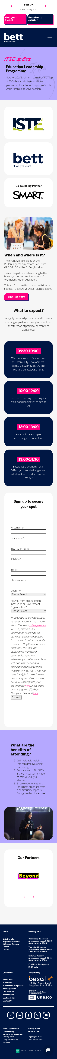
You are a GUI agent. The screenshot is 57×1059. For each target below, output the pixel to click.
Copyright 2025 (35, 1037)
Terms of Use (33, 1031)
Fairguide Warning (10, 1040)
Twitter (37, 1015)
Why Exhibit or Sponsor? (14, 986)
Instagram (11, 1015)
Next (45, 6)
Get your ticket (11, 19)
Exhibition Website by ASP (31, 1051)
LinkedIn (19, 1015)
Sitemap (6, 1043)
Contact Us (8, 1001)
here (27, 685)
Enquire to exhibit (35, 19)
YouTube (46, 1015)
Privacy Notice (37, 625)
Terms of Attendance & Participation (12, 1035)
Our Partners (8, 992)
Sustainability (9, 998)
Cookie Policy (8, 1031)
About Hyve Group (11, 1028)
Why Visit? (7, 983)
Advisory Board (9, 989)
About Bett (8, 980)
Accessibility (8, 995)
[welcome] (13, 38)
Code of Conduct (35, 1040)
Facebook (28, 1015)
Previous (11, 6)
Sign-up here (16, 296)
